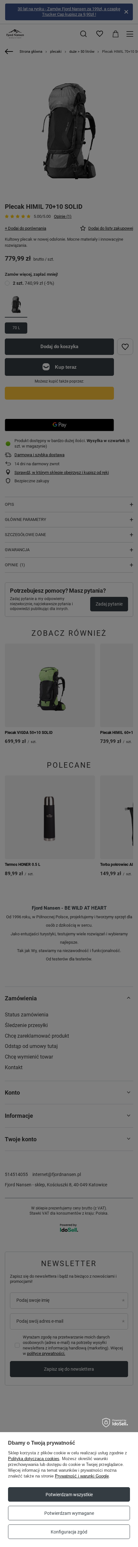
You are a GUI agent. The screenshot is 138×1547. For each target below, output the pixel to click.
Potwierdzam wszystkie (69, 1494)
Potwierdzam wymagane (69, 1513)
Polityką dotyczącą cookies (33, 1458)
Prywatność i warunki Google (82, 1476)
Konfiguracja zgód (69, 1531)
